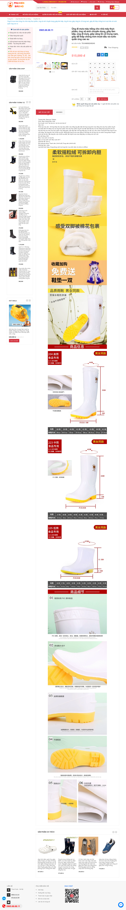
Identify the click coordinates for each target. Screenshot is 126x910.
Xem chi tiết (14, 340)
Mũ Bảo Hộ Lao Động (30, 14)
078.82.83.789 (15, 898)
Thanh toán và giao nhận (45, 896)
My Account (76, 2)
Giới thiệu (41, 890)
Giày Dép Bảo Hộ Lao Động (76, 14)
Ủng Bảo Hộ (36, 19)
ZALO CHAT (68, 886)
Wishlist (85, 2)
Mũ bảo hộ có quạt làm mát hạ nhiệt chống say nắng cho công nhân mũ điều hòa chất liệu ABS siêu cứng (19, 331)
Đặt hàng (103, 99)
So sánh (93, 2)
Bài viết (94, 14)
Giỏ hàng (101, 2)
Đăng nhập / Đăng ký (113, 2)
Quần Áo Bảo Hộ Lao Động (52, 14)
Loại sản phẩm (41, 8)
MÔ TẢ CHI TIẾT (44, 112)
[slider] (75, 47)
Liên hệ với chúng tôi (44, 902)
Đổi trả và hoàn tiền (43, 899)
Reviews (59, 112)
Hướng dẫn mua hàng (44, 893)
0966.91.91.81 (15, 895)
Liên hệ (105, 14)
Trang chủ (14, 14)
